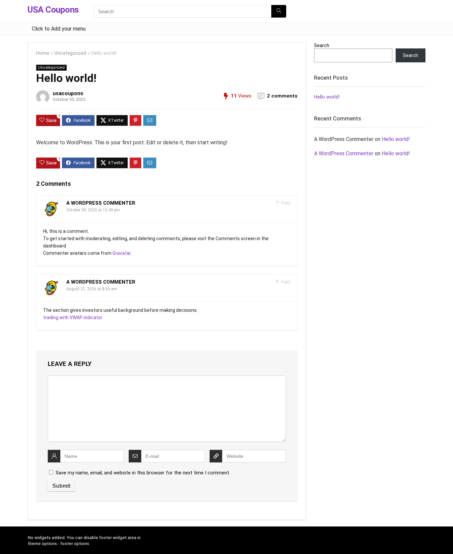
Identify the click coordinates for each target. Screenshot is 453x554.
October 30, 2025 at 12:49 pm (93, 210)
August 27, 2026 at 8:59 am (91, 289)
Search (321, 45)
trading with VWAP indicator (72, 317)
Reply (285, 203)
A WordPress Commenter (100, 203)
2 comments (282, 96)
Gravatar (121, 253)
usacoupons (68, 93)
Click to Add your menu (59, 29)
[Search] (278, 11)
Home (42, 53)
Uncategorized (70, 53)
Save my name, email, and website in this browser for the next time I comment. (143, 473)
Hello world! (327, 97)
